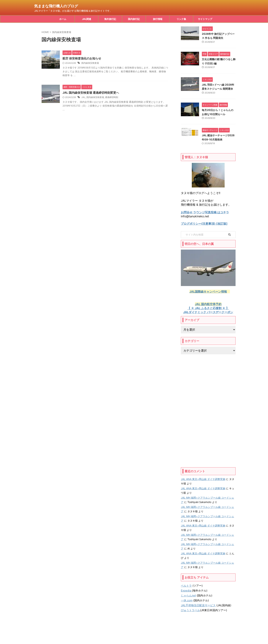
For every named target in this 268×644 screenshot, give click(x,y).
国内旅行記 (134, 18)
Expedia (186, 590)
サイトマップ (205, 18)
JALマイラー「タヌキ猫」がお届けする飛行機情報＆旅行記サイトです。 (134, 633)
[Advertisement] (208, 410)
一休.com (187, 600)
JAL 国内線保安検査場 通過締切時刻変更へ (91, 92)
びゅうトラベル (190, 610)
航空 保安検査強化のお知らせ (82, 58)
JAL (83, 97)
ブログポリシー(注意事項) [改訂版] (204, 223)
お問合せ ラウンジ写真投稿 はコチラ (205, 212)
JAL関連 (86, 18)
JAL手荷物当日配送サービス (198, 605)
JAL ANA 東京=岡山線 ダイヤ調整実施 (203, 479)
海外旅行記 (110, 18)
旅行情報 (157, 18)
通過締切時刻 (111, 97)
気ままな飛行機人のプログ (56, 6)
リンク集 (181, 18)
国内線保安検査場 (90, 63)
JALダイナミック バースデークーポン (208, 312)
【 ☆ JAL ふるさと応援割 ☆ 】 (208, 308)
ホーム (62, 18)
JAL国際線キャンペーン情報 (208, 291)
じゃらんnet (188, 595)
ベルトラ (186, 585)
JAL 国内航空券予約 (208, 304)
